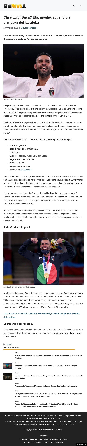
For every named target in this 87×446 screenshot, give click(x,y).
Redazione (37, 442)
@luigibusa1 (26, 170)
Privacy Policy (48, 442)
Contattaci (58, 430)
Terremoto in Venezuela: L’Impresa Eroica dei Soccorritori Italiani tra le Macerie (46, 386)
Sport (9, 344)
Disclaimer (59, 442)
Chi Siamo (28, 442)
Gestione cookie (81, 444)
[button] (74, 5)
